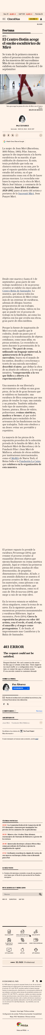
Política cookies (29, 1011)
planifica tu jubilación (9, 944)
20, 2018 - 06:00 (26, 129)
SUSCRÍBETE (33, 19)
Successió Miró (26, 193)
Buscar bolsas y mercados (14, 888)
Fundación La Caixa (30, 461)
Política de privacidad (26, 1014)
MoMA (15, 458)
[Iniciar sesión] (41, 19)
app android (36, 953)
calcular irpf (9, 935)
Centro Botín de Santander (16, 290)
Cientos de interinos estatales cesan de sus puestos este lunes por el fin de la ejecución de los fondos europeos (23, 875)
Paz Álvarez (22, 126)
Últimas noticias (10, 821)
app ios (22, 953)
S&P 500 (22, 14)
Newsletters (21, 1016)
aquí (36, 739)
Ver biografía (18, 688)
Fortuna (8, 30)
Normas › (39, 711)
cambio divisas (22, 943)
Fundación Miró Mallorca (20, 723)
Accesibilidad (37, 1014)
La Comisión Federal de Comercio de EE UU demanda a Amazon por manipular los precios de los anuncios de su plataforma (21, 827)
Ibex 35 (6, 14)
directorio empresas (35, 943)
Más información (7, 733)
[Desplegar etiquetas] (41, 722)
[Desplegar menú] (4, 19)
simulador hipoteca (22, 935)
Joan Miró (6, 723)
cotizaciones (9, 953)
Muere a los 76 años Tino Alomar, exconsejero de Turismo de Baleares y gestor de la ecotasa (22, 836)
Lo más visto (7, 868)
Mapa (11, 1016)
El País (40, 24)
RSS (15, 1016)
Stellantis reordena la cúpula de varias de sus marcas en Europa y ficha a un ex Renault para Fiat (22, 855)
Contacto (13, 1011)
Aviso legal (20, 1011)
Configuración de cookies (10, 1014)
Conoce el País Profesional (22, 962)
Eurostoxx (12, 899)
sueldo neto (36, 935)
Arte (4, 36)
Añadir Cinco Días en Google (15, 141)
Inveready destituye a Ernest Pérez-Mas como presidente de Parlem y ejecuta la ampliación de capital (21, 846)
